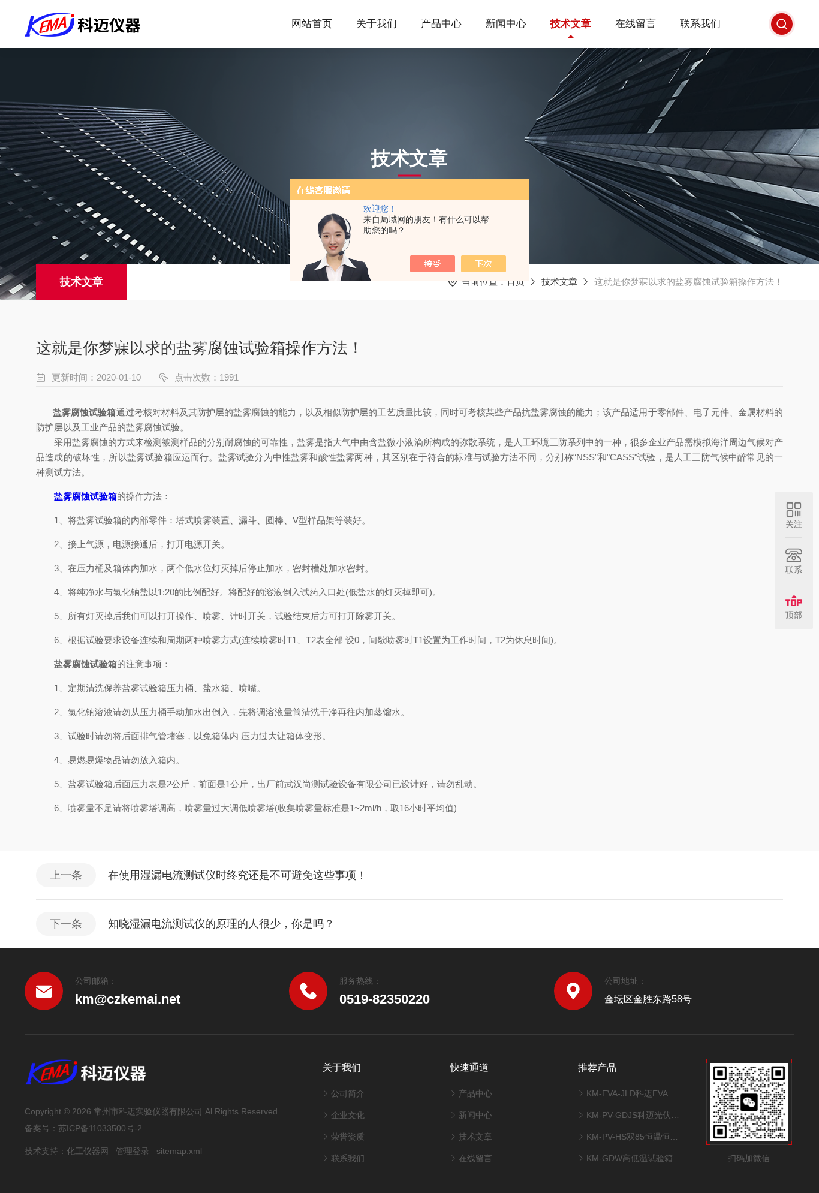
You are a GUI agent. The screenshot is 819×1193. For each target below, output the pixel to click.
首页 (516, 281)
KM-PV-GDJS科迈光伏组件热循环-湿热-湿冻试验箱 (634, 1115)
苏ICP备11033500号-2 (100, 1128)
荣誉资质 (348, 1136)
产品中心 (441, 23)
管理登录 (132, 1151)
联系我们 (700, 23)
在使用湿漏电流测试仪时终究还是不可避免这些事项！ (237, 875)
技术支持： (46, 1151)
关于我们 (376, 23)
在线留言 (635, 23)
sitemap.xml (179, 1151)
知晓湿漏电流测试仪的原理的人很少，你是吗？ (221, 924)
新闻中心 (506, 23)
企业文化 (348, 1115)
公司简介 (348, 1093)
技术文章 (570, 23)
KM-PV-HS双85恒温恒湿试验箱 (634, 1136)
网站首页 (311, 23)
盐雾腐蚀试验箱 (85, 496)
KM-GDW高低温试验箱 (629, 1158)
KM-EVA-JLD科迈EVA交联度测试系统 (634, 1093)
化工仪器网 (88, 1151)
